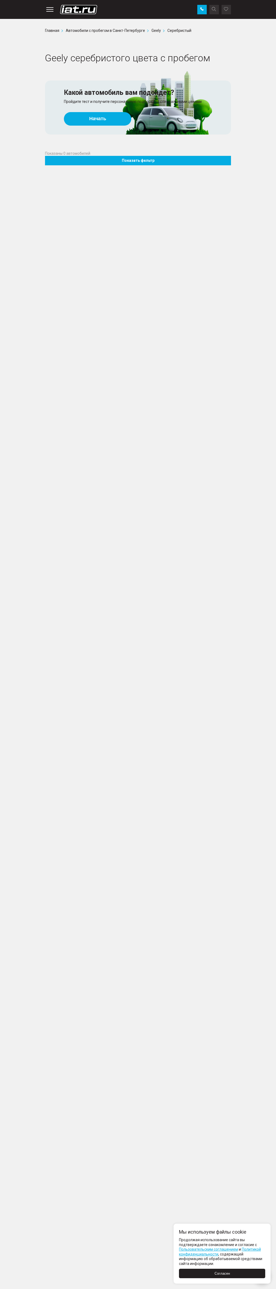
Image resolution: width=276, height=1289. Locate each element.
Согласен (222, 1273)
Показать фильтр (138, 160)
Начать (97, 118)
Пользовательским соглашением (208, 1249)
